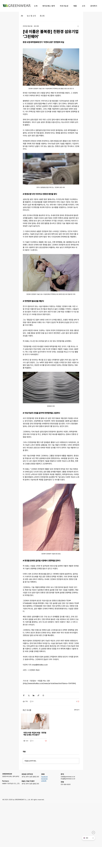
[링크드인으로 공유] (33, 695)
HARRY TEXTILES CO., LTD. (11, 783)
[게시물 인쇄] (43, 695)
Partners (5, 781)
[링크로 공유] (38, 695)
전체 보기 (76, 710)
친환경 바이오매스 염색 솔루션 (10, 776)
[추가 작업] (78, 26)
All (22, 16)
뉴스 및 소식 (31, 16)
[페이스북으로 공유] (24, 695)
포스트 (42, 16)
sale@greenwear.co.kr (68, 776)
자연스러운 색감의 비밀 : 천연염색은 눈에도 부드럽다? (34, 734)
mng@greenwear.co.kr (68, 779)
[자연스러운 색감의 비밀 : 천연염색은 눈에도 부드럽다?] (35, 721)
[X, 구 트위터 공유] (29, 695)
